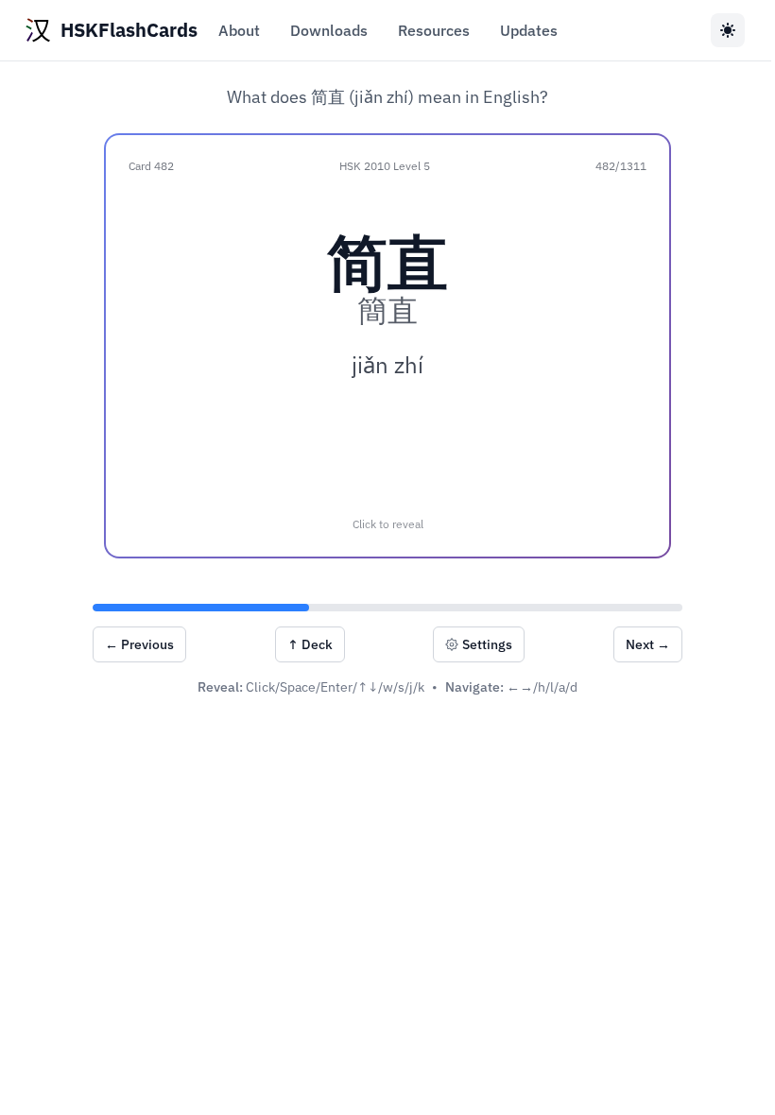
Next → (648, 644)
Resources (434, 30)
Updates (529, 30)
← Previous (139, 644)
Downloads (329, 30)
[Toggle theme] (728, 30)
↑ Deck (310, 644)
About (239, 30)
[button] (387, 345)
